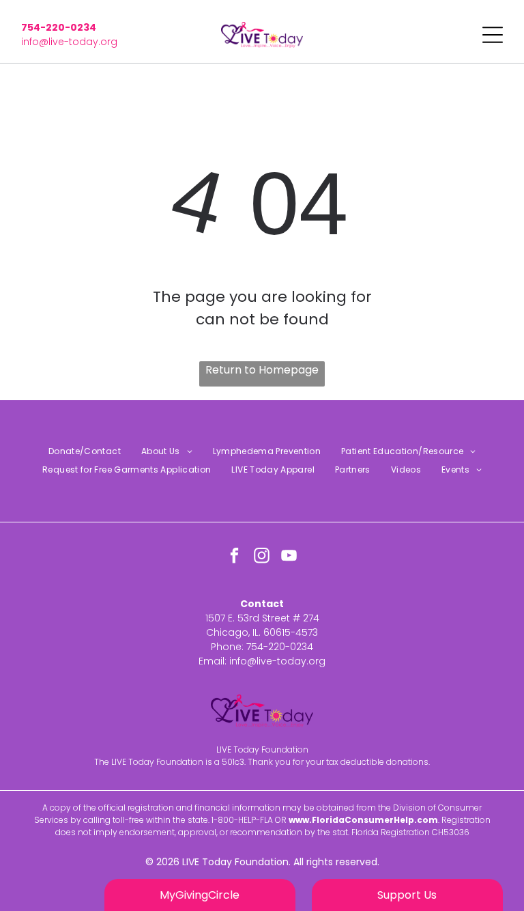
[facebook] (235, 557)
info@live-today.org (69, 41)
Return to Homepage (262, 370)
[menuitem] (84, 452)
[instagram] (262, 557)
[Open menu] (492, 35)
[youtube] (290, 557)
